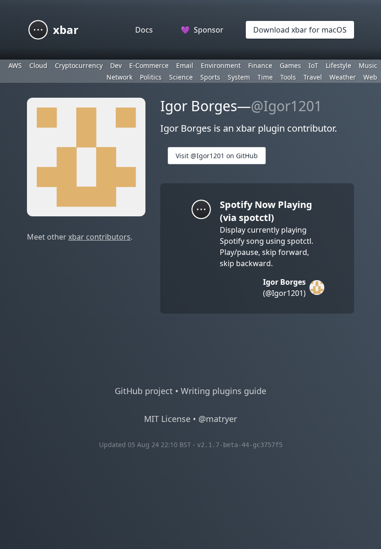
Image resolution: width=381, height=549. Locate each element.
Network (119, 77)
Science (181, 77)
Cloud (38, 65)
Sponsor (202, 30)
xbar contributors (99, 237)
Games (290, 65)
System (239, 77)
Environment (221, 65)
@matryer (217, 418)
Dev (116, 65)
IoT (313, 65)
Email (184, 65)
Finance (260, 65)
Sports (210, 77)
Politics (151, 77)
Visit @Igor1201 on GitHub (217, 155)
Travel (312, 77)
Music (368, 65)
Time (265, 77)
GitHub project (144, 390)
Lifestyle (338, 65)
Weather (342, 77)
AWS (15, 65)
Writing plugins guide (223, 390)
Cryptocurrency (79, 65)
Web (370, 77)
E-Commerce (149, 65)
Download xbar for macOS (300, 30)
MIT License (167, 418)
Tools (288, 77)
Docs (144, 30)
